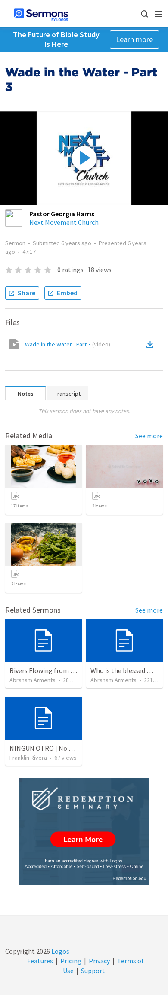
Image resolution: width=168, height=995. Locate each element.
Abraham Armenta (32, 680)
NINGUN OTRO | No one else (51, 748)
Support (93, 970)
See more (149, 435)
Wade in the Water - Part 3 (67, 344)
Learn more (134, 39)
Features (40, 960)
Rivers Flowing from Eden (47, 670)
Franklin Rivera (28, 757)
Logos (59, 951)
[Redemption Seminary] (84, 831)
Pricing (70, 960)
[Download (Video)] (152, 344)
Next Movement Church (64, 222)
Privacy (99, 960)
